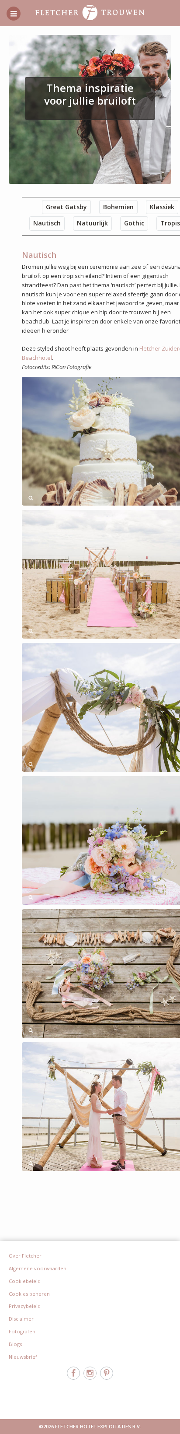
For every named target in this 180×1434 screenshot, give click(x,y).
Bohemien (118, 207)
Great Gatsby (66, 207)
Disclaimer (21, 1318)
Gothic (134, 223)
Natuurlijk (92, 223)
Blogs (15, 1344)
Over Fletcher (25, 1255)
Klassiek (162, 207)
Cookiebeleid (25, 1281)
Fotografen (22, 1331)
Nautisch (47, 223)
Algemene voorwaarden (37, 1268)
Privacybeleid (25, 1306)
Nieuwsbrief (23, 1356)
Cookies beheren (29, 1293)
